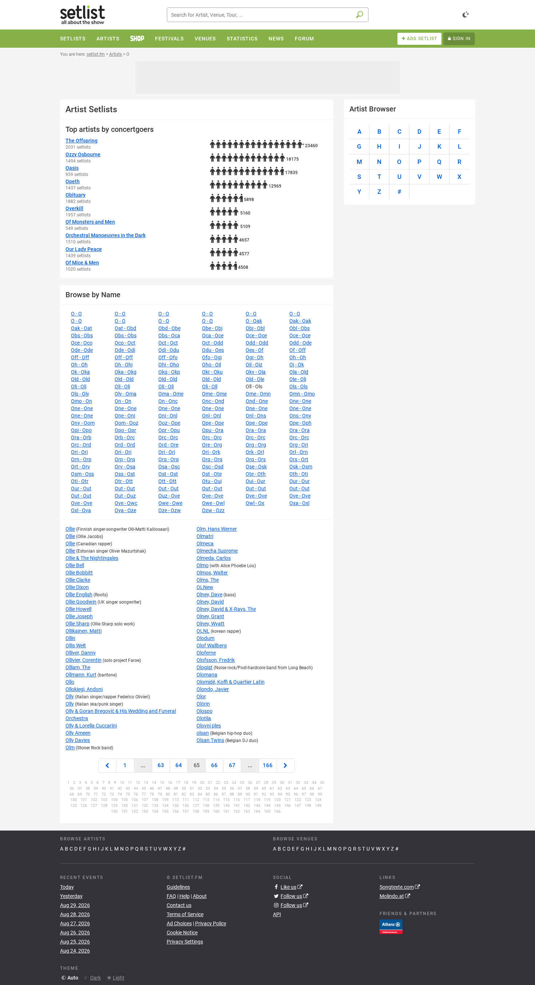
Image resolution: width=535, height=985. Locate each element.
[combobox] (268, 14)
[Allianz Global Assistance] (391, 926)
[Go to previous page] (107, 765)
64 (178, 765)
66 (214, 765)
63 (161, 765)
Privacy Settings (185, 942)
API (277, 914)
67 (232, 765)
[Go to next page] (286, 765)
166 (268, 765)
